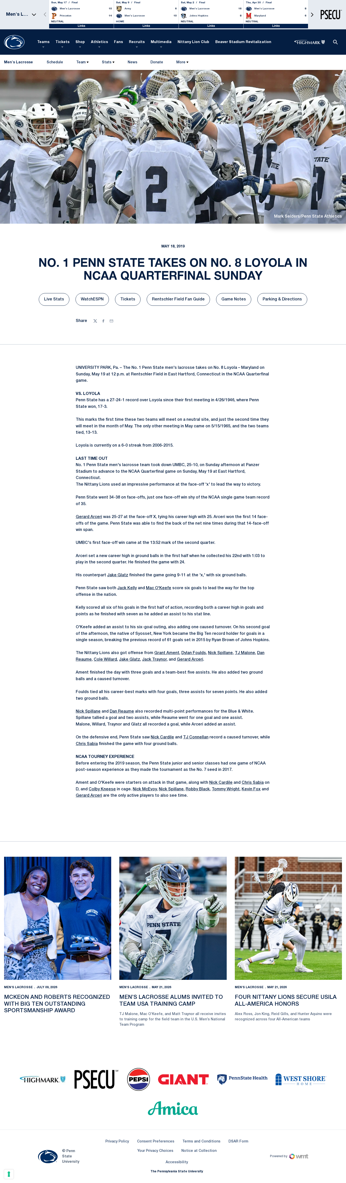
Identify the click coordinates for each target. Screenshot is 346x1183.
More (180, 62)
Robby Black (198, 789)
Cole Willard (105, 659)
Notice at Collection (199, 1151)
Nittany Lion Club (193, 42)
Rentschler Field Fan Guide (181, 301)
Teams (43, 42)
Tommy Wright (226, 789)
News (132, 62)
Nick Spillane (220, 653)
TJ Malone (245, 653)
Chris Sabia (87, 744)
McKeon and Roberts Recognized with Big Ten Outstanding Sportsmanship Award (57, 1004)
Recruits (137, 42)
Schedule (55, 62)
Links (81, 26)
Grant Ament (166, 653)
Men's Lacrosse (18, 987)
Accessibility (177, 1162)
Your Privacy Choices (155, 1151)
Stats (106, 62)
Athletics (99, 42)
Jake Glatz (117, 575)
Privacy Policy (117, 1141)
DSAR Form (238, 1141)
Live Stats (56, 301)
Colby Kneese (102, 789)
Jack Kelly (127, 588)
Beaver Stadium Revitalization (243, 42)
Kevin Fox (251, 789)
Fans (118, 42)
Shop (80, 42)
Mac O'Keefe (158, 588)
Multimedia (161, 42)
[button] (312, 14)
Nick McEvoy (145, 789)
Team (81, 62)
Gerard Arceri (89, 517)
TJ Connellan (195, 737)
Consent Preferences (155, 1141)
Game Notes (236, 301)
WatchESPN (95, 301)
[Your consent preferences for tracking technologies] (9, 1174)
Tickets (62, 42)
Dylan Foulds (193, 653)
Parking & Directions (285, 301)
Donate (156, 63)
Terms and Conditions (201, 1141)
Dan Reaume (122, 711)
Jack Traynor (154, 659)
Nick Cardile (162, 737)
